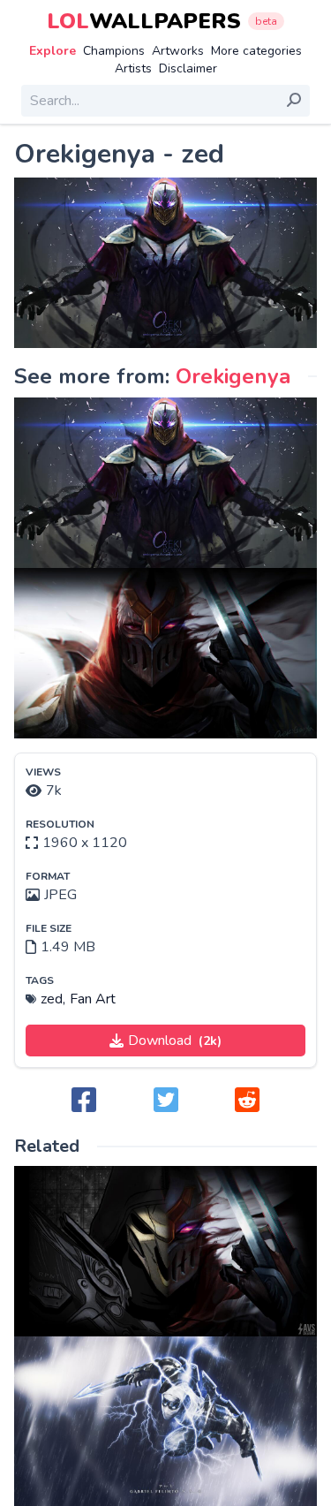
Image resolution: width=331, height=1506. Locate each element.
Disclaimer (188, 68)
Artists (133, 68)
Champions (114, 50)
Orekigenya (233, 376)
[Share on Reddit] (247, 1101)
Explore (52, 50)
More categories (256, 50)
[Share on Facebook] (83, 1101)
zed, (53, 999)
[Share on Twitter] (166, 1101)
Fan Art (93, 999)
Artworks (178, 50)
